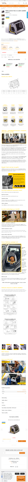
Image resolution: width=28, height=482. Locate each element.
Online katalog (4, 397)
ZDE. (10, 479)
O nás (2, 0)
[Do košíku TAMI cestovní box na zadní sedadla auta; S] (22, 441)
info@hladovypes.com (14, 461)
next (26, 429)
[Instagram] (17, 466)
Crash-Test (3, 405)
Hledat (19, 3)
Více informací (16, 40)
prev (1, 429)
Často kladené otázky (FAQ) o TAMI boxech (9, 407)
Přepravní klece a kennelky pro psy (21, 391)
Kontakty (5, 0)
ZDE (3, 478)
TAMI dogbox (24, 389)
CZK (20, 0)
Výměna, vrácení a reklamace (6, 410)
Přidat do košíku (22, 52)
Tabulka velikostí (4, 400)
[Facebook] (15, 466)
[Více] (26, 6)
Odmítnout (17, 473)
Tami (25, 393)
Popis (3, 71)
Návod (3, 402)
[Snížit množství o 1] (14, 52)
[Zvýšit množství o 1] (16, 52)
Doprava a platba (5, 412)
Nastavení (5, 480)
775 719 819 (15, 462)
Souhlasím (22, 473)
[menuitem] (4, 6)
